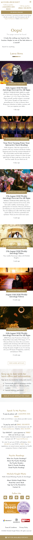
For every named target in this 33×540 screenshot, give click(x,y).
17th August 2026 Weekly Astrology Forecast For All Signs (16, 197)
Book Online (16, 12)
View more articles (16, 363)
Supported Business (10, 18)
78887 (28, 433)
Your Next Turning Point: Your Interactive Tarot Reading (16, 144)
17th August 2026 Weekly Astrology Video (16, 252)
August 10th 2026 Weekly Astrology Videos (16, 296)
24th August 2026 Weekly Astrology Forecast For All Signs (16, 89)
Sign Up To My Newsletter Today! (16, 396)
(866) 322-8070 (24, 8)
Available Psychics (17, 537)
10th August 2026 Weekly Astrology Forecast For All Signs (16, 334)
